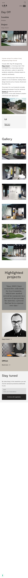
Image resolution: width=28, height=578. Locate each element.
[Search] (25, 2)
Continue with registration (14, 397)
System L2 (5, 91)
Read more (7, 124)
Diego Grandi (6, 66)
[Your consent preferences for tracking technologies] (2, 575)
